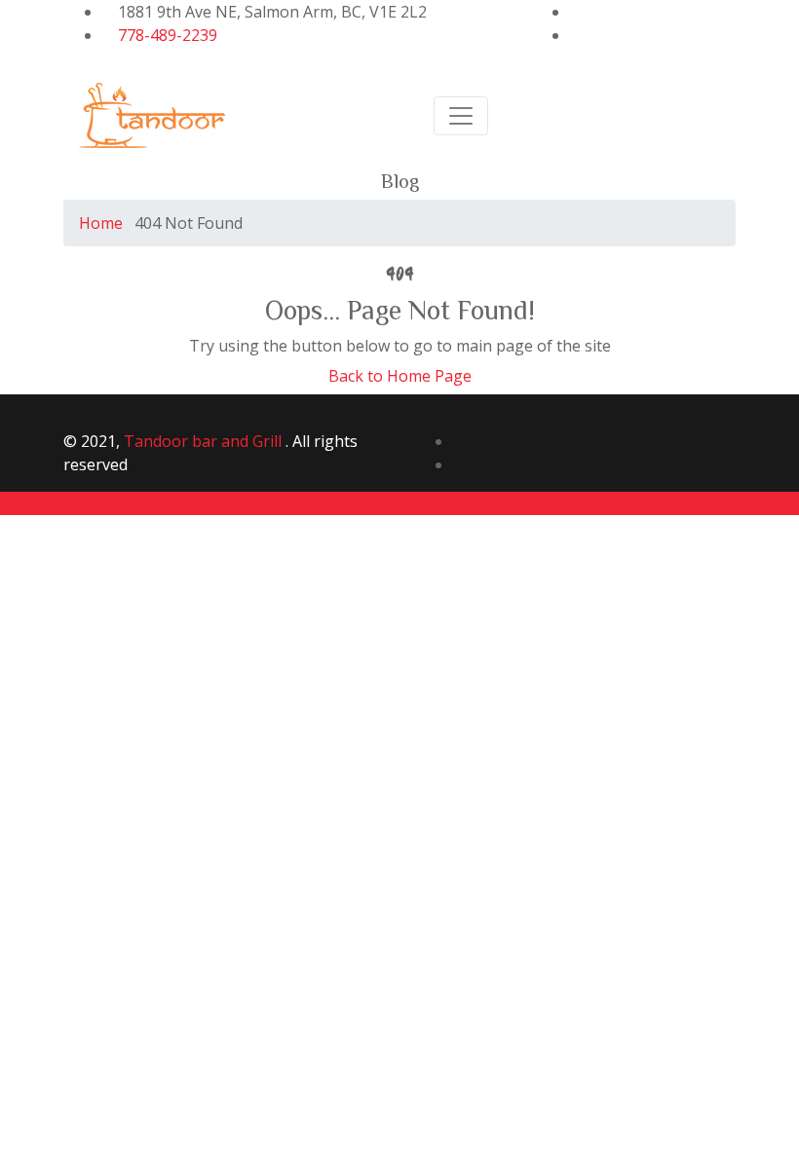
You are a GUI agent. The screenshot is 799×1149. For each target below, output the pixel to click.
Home (101, 223)
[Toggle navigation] (461, 115)
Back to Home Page (400, 376)
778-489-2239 (167, 35)
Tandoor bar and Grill (204, 441)
